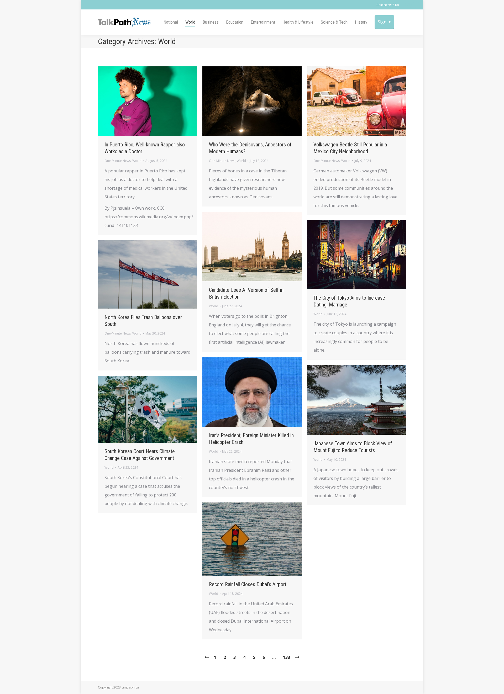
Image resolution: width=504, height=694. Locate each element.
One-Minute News (117, 160)
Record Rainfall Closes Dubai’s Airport (247, 584)
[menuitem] (171, 22)
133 (286, 657)
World (136, 160)
